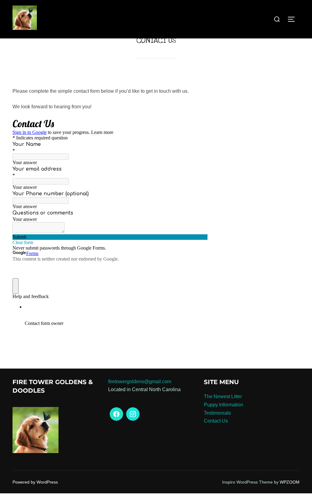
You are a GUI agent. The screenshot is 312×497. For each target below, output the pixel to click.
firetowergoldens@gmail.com (139, 381)
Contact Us (216, 420)
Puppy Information (223, 404)
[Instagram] (133, 414)
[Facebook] (116, 414)
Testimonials (217, 413)
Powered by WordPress (35, 482)
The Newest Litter (223, 396)
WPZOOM (290, 482)
